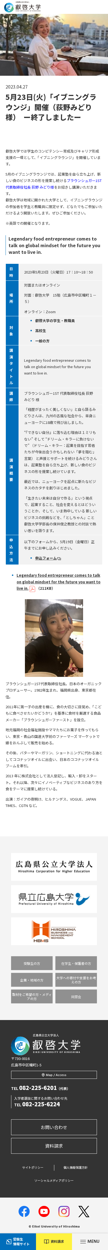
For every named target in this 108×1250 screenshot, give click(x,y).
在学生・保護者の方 (76, 963)
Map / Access (56, 1075)
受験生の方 (32, 963)
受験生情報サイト (21, 1241)
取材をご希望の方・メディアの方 (32, 996)
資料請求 (54, 1145)
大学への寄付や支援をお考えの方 (76, 979)
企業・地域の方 (31, 980)
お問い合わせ (54, 1127)
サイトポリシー (32, 1167)
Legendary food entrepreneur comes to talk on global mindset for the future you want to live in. (59, 582)
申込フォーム (46, 558)
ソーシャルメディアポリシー (54, 1180)
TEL (40, 1088)
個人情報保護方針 (75, 1167)
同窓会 (76, 996)
